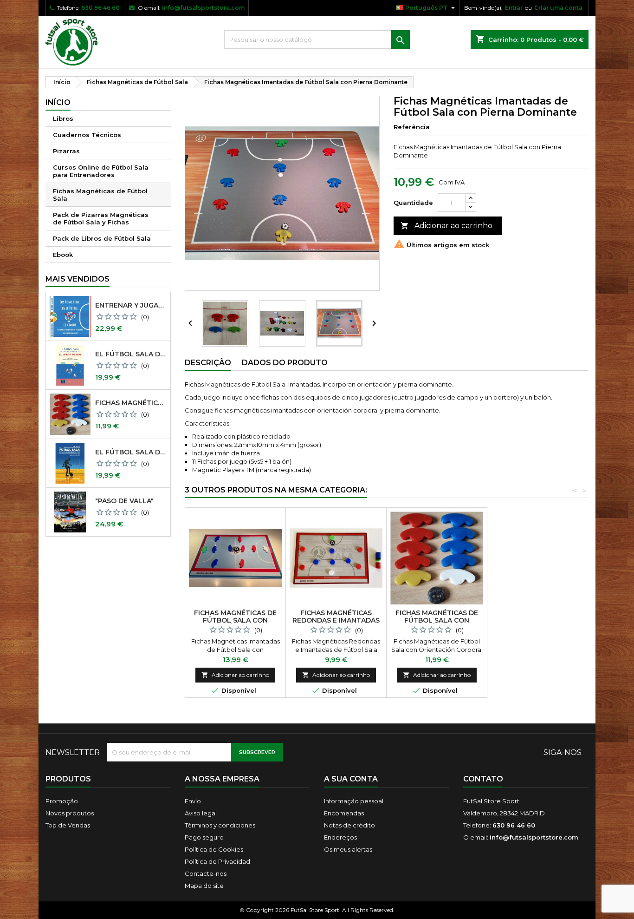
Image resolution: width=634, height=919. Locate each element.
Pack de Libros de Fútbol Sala (102, 238)
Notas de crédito (349, 825)
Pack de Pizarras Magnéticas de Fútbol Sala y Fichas (101, 218)
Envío (193, 801)
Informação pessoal (353, 801)
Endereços (340, 837)
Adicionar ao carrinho (446, 225)
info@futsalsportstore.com (203, 7)
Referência (412, 127)
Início (58, 102)
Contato (483, 779)
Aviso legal (201, 813)
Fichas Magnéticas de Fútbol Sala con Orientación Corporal (131, 403)
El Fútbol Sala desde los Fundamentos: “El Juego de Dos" (131, 354)
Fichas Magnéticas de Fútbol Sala (100, 194)
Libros (63, 118)
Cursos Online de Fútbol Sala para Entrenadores (101, 171)
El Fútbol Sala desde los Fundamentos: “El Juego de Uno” (131, 452)
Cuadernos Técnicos (87, 134)
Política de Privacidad (217, 861)
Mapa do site (204, 885)
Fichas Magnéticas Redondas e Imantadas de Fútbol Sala (336, 620)
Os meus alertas (348, 849)
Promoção (61, 801)
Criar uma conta (558, 7)
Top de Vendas (67, 825)
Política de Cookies (214, 849)
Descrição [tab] (208, 362)
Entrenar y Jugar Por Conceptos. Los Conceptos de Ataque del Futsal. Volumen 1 (131, 305)
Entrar (514, 7)
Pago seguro (204, 837)
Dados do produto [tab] (285, 362)
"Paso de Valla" (124, 501)
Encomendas (344, 813)
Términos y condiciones (220, 825)
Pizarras (66, 151)
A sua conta (351, 779)
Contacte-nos (205, 873)
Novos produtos (69, 813)
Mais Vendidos (77, 279)
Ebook (63, 254)
